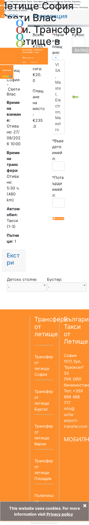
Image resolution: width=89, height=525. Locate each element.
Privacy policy (59, 514)
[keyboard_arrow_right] (10, 76)
